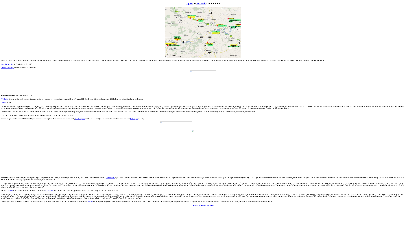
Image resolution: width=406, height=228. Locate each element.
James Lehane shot (7, 64)
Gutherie (90, 201)
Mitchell (201, 3)
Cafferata (4, 102)
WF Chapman (80, 119)
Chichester (49, 190)
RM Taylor (4, 99)
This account (110, 178)
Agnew (189, 3)
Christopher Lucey (7, 68)
